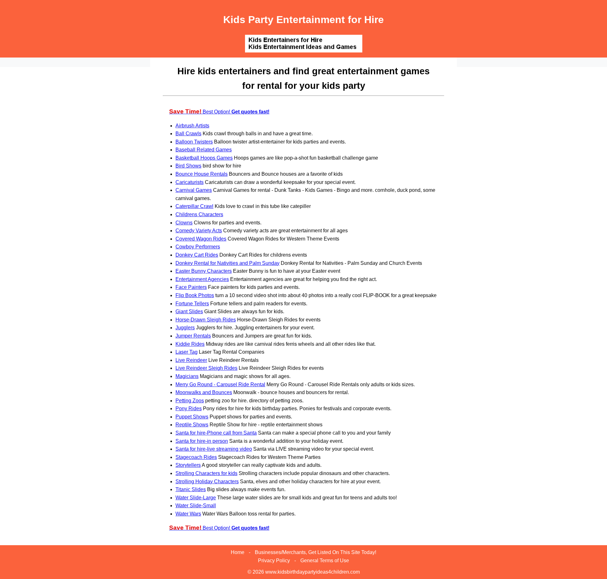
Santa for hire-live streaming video (213, 449)
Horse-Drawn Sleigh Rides (205, 319)
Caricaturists (189, 182)
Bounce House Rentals (201, 174)
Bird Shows (188, 165)
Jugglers (185, 327)
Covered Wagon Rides (200, 238)
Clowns (184, 222)
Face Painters (191, 287)
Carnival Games (193, 190)
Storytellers (188, 465)
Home (237, 552)
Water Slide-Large (195, 497)
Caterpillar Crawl (194, 206)
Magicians (187, 376)
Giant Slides (189, 311)
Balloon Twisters (194, 141)
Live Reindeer (191, 360)
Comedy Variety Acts (198, 230)
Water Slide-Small (195, 505)
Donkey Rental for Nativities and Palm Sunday (227, 263)
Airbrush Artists (192, 125)
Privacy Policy (274, 560)
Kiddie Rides (190, 344)
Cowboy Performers (197, 246)
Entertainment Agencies (202, 279)
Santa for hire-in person (201, 441)
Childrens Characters (199, 214)
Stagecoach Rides (196, 457)
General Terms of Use (324, 560)
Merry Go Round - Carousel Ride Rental (220, 384)
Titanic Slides (190, 489)
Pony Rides (188, 408)
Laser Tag (186, 352)
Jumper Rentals (193, 335)
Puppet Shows (191, 416)
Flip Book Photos (194, 295)
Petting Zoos (189, 400)
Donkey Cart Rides (196, 255)
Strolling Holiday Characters (207, 481)
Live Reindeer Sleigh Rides (206, 368)
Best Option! (219, 111)
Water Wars (188, 513)
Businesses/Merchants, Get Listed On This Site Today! (315, 552)
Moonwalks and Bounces (203, 392)
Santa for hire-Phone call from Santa (216, 433)
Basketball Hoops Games (204, 158)
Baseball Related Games (203, 149)
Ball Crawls (188, 133)
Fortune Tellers (192, 303)
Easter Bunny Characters (203, 271)
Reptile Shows (191, 424)
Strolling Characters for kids (206, 473)
